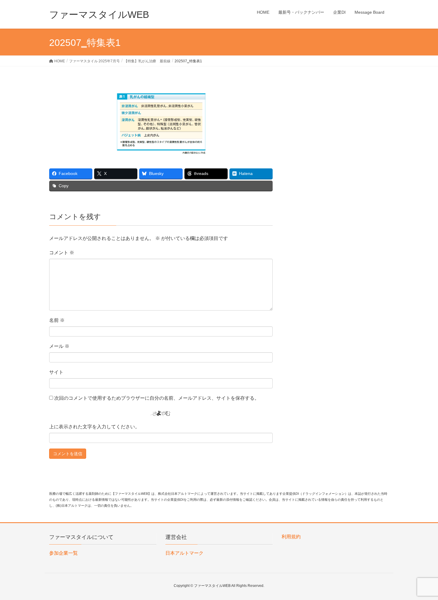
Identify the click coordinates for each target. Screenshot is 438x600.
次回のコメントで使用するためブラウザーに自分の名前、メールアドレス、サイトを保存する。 (156, 398)
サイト (56, 372)
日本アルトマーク (184, 553)
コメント (61, 252)
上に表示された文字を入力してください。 (94, 426)
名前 (57, 320)
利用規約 (291, 536)
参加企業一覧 (63, 553)
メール (59, 346)
